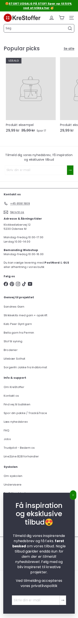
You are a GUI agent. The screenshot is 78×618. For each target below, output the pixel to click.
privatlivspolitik (44, 585)
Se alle (69, 48)
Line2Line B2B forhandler (21, 456)
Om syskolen (13, 476)
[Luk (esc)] (73, 495)
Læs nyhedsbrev (16, 422)
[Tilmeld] (63, 600)
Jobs (7, 439)
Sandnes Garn (14, 307)
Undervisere (12, 485)
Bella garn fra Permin (19, 333)
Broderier (11, 350)
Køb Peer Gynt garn (18, 324)
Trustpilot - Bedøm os (19, 448)
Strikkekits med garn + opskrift (25, 315)
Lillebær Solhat (14, 359)
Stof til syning (13, 341)
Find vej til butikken (17, 404)
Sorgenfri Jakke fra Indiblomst (25, 367)
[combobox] (39, 28)
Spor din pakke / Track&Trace (25, 413)
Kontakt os (11, 396)
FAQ (7, 430)
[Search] (70, 28)
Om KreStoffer (14, 387)
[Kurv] (62, 17)
